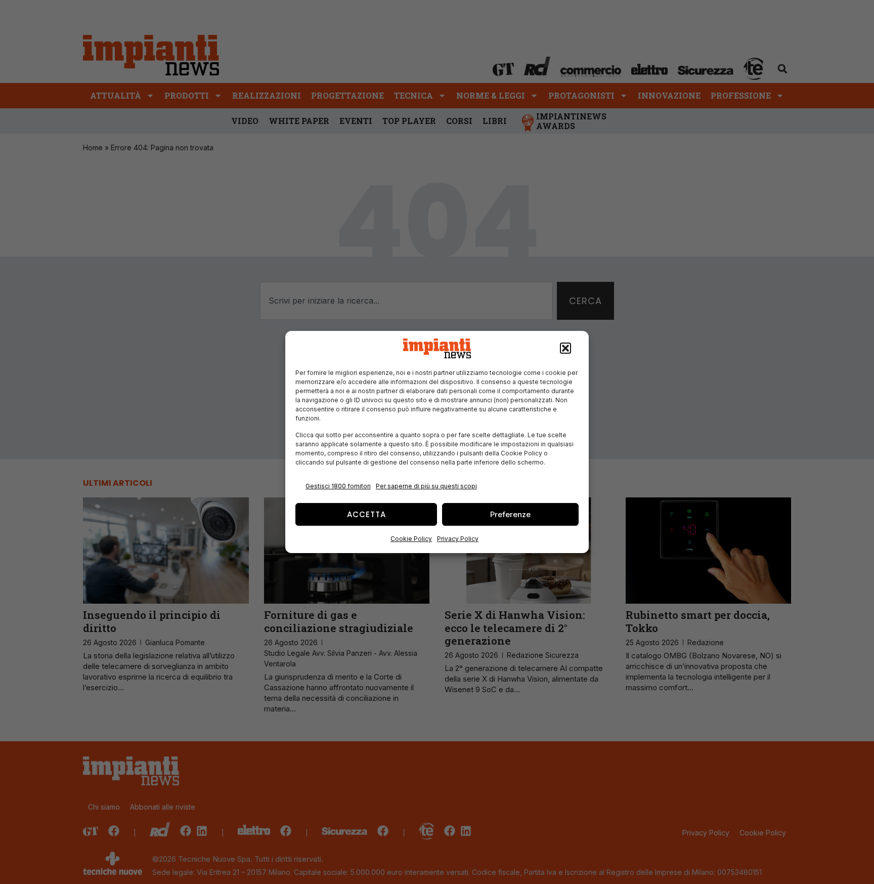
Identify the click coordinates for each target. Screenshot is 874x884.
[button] (565, 349)
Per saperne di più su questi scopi (426, 486)
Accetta (366, 514)
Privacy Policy (457, 538)
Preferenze (510, 514)
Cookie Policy (411, 538)
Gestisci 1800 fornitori (338, 486)
